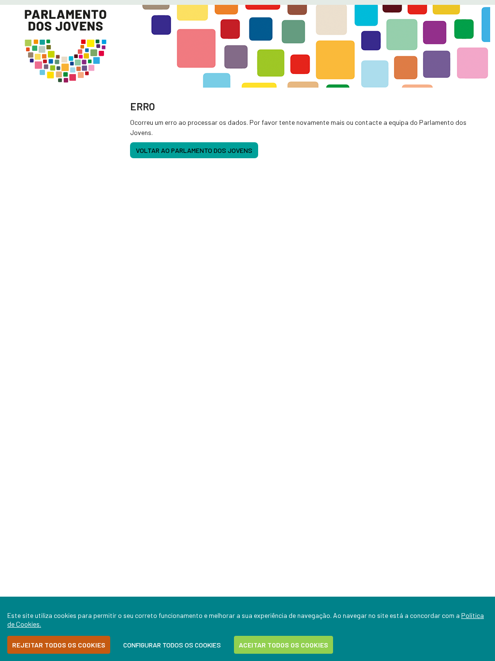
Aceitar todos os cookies (283, 645)
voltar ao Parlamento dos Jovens (194, 150)
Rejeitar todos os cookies (58, 645)
